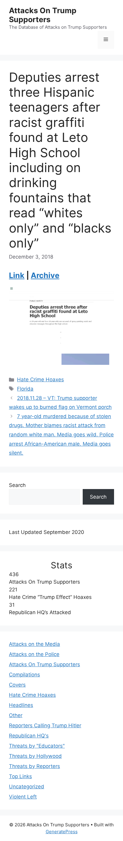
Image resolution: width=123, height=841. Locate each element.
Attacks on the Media (34, 644)
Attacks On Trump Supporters (42, 15)
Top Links (20, 776)
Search (17, 485)
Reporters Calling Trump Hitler (45, 725)
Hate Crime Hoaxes (40, 379)
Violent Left (23, 797)
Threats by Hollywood (35, 756)
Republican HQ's (29, 736)
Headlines (21, 705)
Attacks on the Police (34, 654)
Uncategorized (26, 787)
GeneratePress (62, 831)
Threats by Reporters (34, 766)
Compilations (24, 675)
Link (16, 275)
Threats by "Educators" (37, 746)
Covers (17, 685)
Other (15, 715)
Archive (45, 275)
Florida (25, 389)
